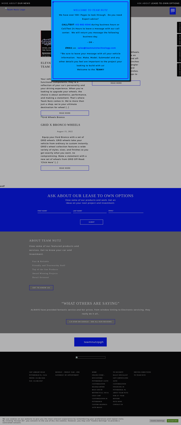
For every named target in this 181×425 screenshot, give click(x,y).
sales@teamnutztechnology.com (97, 48)
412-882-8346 (83, 24)
